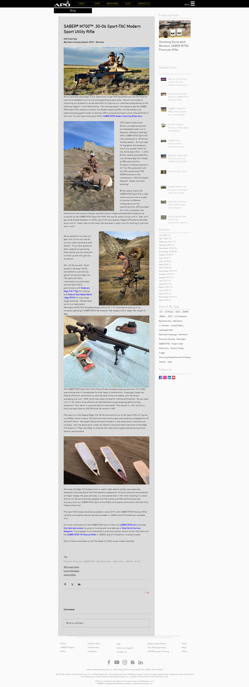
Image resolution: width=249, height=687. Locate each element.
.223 (160, 312)
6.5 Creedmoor (181, 316)
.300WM (129, 561)
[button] (193, 4)
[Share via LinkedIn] (79, 584)
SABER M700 (89, 561)
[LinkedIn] (140, 662)
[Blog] (133, 662)
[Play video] (106, 460)
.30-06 (137, 561)
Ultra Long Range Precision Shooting (174, 357)
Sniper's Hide (177, 344)
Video (169, 362)
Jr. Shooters (164, 325)
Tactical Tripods (177, 348)
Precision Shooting (72, 561)
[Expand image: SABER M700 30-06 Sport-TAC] (106, 352)
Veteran (162, 362)
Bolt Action (177, 321)
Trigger (162, 353)
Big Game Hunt (104, 561)
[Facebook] (109, 662)
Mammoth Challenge (168, 334)
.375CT (170, 316)
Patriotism (183, 334)
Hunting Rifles (70, 575)
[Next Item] (186, 29)
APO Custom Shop (71, 567)
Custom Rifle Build (71, 571)
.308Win (162, 316)
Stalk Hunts (118, 561)
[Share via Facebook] (65, 584)
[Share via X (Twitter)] (72, 584)
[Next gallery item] (146, 352)
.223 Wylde (168, 312)
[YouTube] (117, 662)
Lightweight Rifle (166, 330)
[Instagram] (125, 662)
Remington (181, 339)
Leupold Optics (177, 325)
